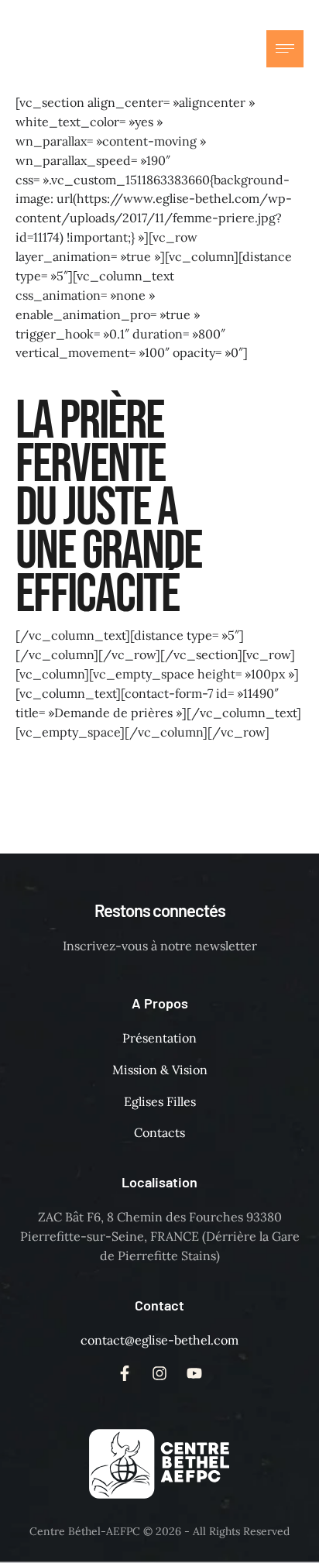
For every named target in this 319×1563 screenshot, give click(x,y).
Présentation (159, 1038)
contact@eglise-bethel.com (159, 1340)
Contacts (159, 1132)
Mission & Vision (160, 1069)
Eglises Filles (160, 1101)
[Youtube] (235, 49)
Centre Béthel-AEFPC (84, 1531)
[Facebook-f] (173, 49)
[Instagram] (204, 49)
